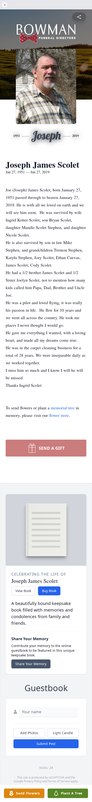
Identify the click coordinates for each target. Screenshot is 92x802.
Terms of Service (59, 781)
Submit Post (46, 743)
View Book (23, 591)
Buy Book (49, 591)
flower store (59, 415)
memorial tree (63, 408)
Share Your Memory (30, 664)
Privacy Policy (33, 781)
